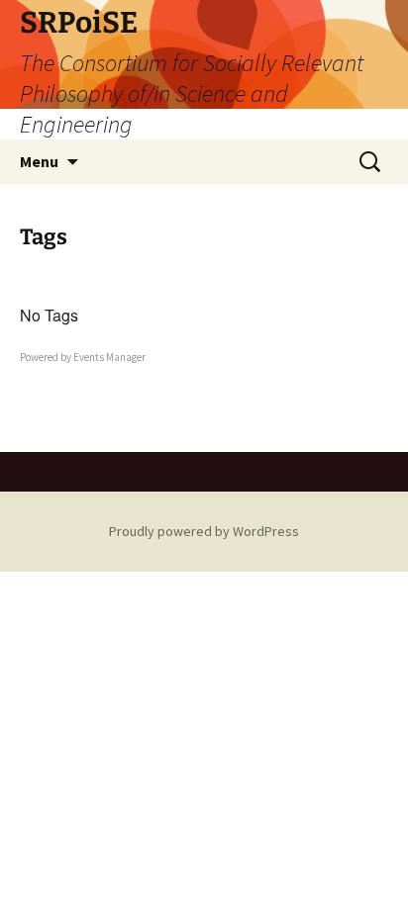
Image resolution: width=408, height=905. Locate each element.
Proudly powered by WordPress (204, 531)
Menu (39, 161)
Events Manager (109, 357)
